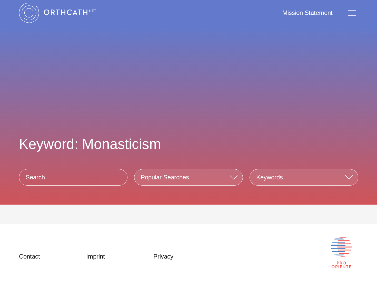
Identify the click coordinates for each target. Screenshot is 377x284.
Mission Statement (307, 12)
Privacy (163, 256)
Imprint (95, 256)
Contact (29, 256)
